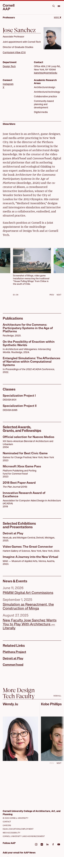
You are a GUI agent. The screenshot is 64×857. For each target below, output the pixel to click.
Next (59, 295)
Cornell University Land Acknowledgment (24, 836)
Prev (51, 295)
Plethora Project (14, 652)
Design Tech (9, 66)
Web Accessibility (11, 833)
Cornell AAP (9, 7)
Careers (7, 826)
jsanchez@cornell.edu (45, 73)
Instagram (8, 84)
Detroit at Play (13, 658)
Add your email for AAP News (19, 853)
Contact (7, 822)
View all (57, 696)
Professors (9, 17)
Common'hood (13, 665)
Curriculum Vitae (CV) (14, 52)
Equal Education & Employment (18, 829)
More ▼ (57, 18)
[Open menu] (58, 6)
